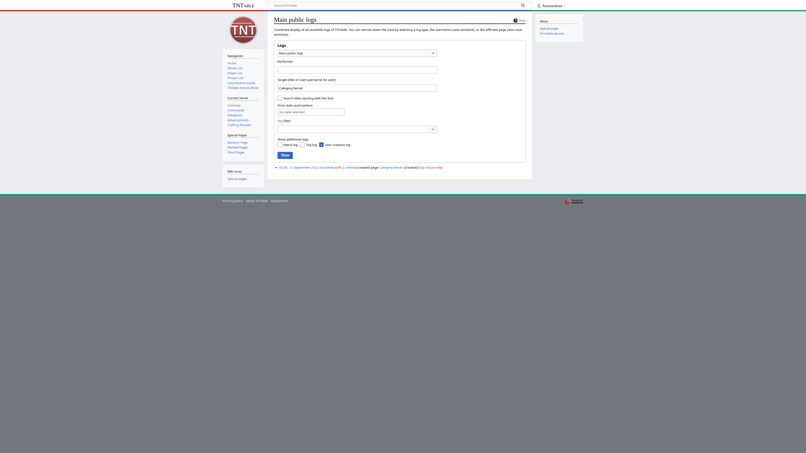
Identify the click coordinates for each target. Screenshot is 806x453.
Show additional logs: (293, 139)
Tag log (311, 145)
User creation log (337, 145)
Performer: (285, 61)
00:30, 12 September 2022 (299, 167)
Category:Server (391, 167)
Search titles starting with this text (308, 98)
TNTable (243, 5)
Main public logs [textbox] (291, 53)
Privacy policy (233, 201)
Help (522, 20)
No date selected (292, 112)
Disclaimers (279, 201)
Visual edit (433, 167)
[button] (433, 129)
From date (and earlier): (295, 105)
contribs (351, 167)
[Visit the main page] (243, 29)
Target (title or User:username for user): (306, 80)
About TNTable (257, 201)
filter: (284, 121)
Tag (280, 121)
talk (339, 167)
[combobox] (357, 53)
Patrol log (290, 145)
